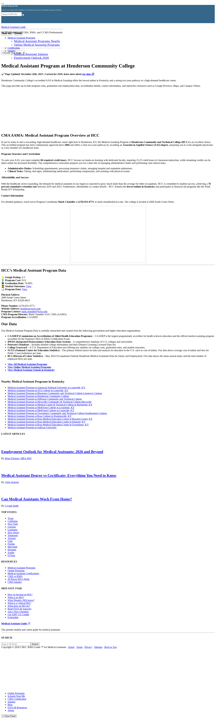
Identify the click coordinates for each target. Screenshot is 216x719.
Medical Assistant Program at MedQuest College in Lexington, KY (41, 407)
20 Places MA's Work (18, 579)
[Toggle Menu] (2, 3)
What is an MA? (16, 597)
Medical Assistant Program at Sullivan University (32, 427)
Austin (11, 552)
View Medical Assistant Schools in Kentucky (31, 370)
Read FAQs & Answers (19, 608)
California (13, 521)
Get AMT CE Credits (18, 614)
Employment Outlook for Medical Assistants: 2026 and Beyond (52, 452)
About (71, 647)
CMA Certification (17, 699)
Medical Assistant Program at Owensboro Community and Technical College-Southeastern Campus (57, 413)
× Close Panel (9, 716)
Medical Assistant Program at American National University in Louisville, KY (46, 387)
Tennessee (13, 535)
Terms (79, 647)
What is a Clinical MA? (19, 603)
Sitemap (98, 647)
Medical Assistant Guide (13, 27)
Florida (11, 544)
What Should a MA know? (21, 600)
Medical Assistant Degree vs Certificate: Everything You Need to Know (58, 475)
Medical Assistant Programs (21, 567)
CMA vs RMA (15, 576)
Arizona (12, 538)
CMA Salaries (15, 582)
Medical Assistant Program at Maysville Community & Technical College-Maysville (49, 401)
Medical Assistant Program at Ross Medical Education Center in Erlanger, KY (47, 421)
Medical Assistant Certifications (23, 573)
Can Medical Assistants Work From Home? (36, 499)
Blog (10, 704)
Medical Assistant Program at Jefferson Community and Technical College (45, 399)
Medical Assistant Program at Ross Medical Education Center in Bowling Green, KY (50, 419)
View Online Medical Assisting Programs (29, 367)
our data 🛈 (88, 74)
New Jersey (13, 532)
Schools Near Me (16, 696)
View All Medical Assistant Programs (27, 364)
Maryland (12, 546)
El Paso (11, 555)
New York (13, 524)
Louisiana (12, 529)
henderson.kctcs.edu (30, 308)
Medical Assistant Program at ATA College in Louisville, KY (38, 390)
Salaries (11, 701)
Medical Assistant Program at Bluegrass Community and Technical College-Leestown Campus (55, 393)
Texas (10, 518)
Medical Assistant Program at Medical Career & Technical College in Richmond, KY (50, 404)
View (28, 286)
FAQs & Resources (17, 707)
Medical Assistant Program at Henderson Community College (38, 396)
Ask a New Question (18, 611)
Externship (13, 617)
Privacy (88, 647)
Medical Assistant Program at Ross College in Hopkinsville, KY (40, 416)
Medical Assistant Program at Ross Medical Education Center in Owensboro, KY (48, 424)
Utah (10, 541)
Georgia (12, 527)
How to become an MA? (20, 594)
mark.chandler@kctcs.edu (34, 311)
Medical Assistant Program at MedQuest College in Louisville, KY (41, 410)
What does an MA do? (19, 606)
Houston (12, 549)
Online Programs (16, 570)
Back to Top (110, 647)
